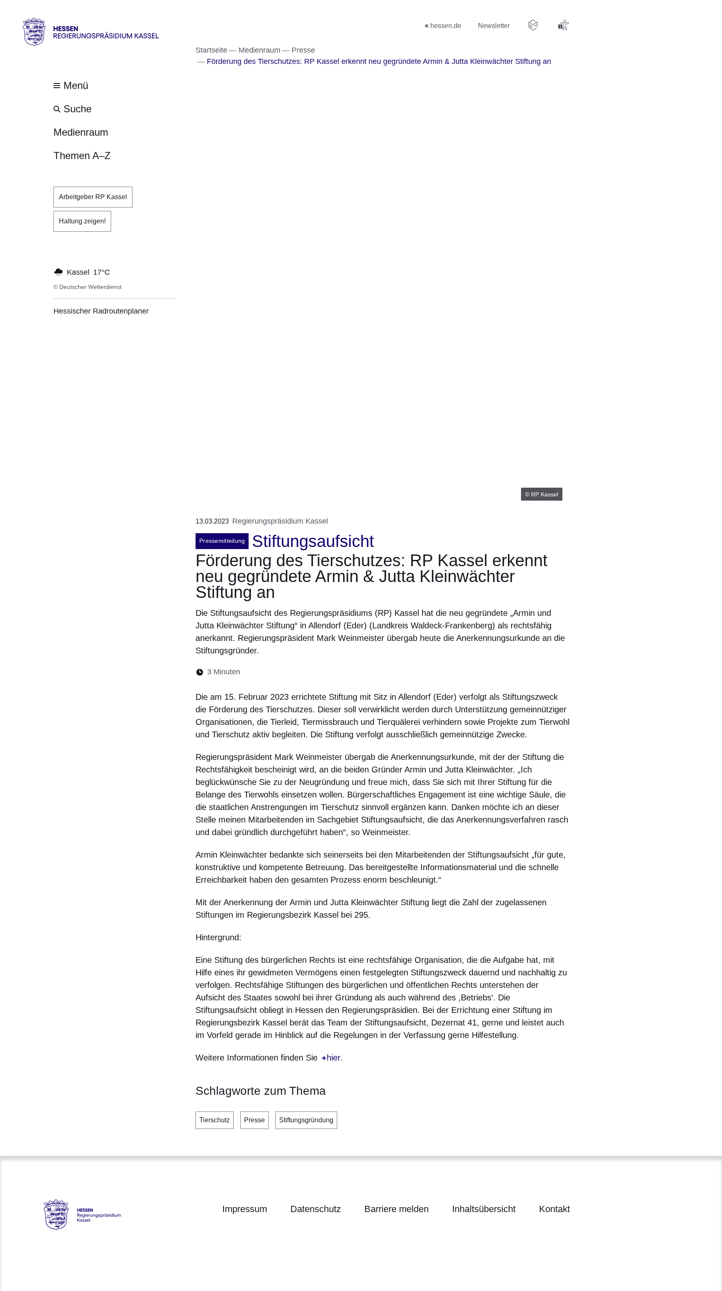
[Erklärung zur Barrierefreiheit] (563, 25)
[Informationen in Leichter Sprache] (533, 25)
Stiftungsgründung (306, 1120)
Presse (254, 1120)
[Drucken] (318, 672)
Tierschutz (214, 1120)
